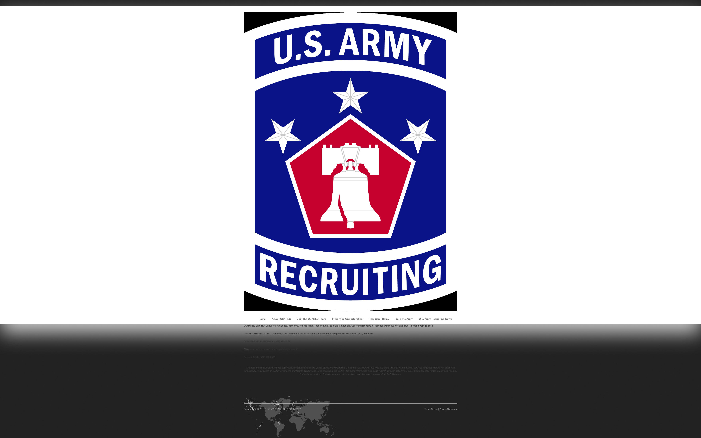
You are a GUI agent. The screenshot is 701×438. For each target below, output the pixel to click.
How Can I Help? (379, 318)
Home (262, 318)
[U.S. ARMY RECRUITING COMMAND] (350, 162)
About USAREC (281, 318)
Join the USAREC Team (311, 318)
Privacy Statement (448, 409)
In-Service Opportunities (347, 318)
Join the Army (404, 318)
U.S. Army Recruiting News (435, 318)
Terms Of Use (431, 409)
